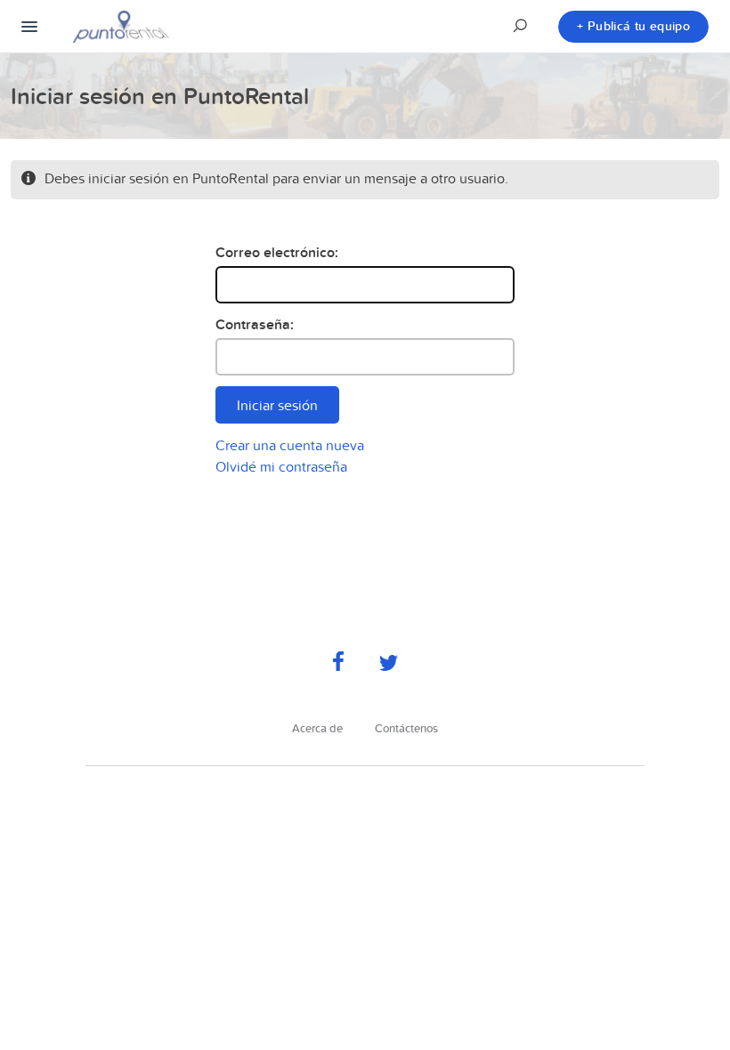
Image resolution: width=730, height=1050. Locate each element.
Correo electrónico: (276, 252)
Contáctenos (406, 728)
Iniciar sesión (277, 405)
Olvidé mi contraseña (281, 466)
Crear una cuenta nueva (289, 445)
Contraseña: (254, 324)
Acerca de (317, 728)
